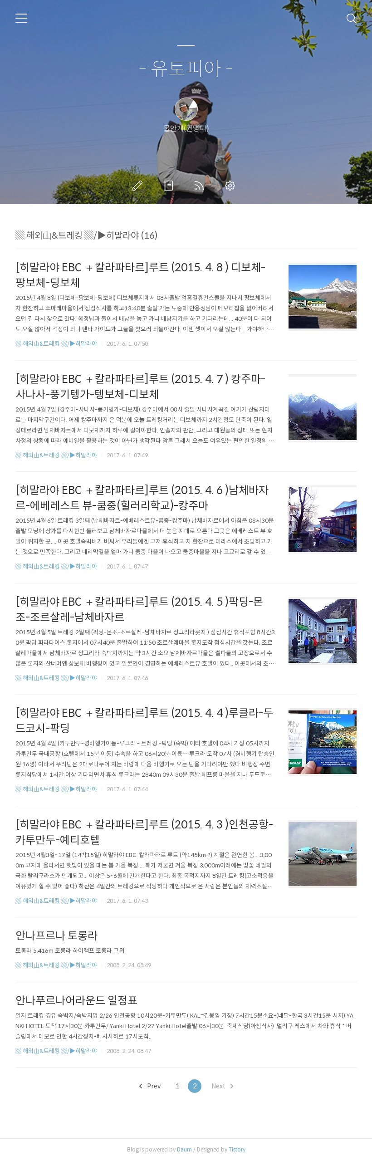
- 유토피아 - (186, 69)
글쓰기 (139, 185)
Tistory (237, 1149)
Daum (184, 1149)
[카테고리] (21, 18)
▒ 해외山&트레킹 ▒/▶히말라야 (56, 344)
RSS (201, 185)
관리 (232, 185)
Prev (153, 1086)
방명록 (170, 185)
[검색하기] (351, 18)
